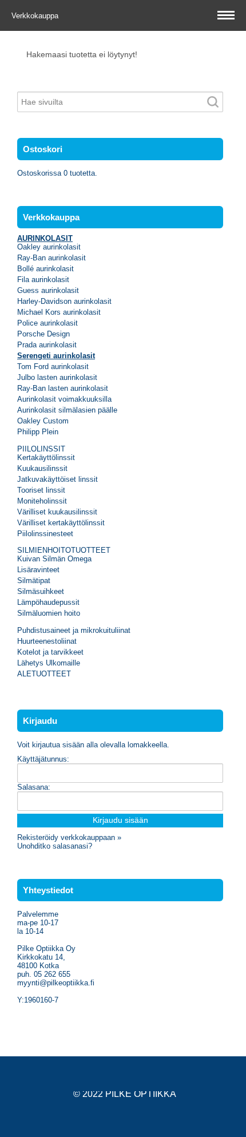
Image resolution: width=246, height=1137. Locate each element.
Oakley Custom (43, 421)
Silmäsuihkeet (40, 591)
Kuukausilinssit (42, 468)
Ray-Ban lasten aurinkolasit (62, 388)
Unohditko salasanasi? (54, 846)
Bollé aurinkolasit (45, 268)
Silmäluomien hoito (48, 613)
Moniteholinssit (42, 501)
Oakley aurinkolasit (49, 247)
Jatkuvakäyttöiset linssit (57, 479)
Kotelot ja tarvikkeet (50, 652)
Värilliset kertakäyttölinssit (61, 522)
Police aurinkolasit (47, 323)
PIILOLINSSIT (41, 449)
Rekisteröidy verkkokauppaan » (69, 837)
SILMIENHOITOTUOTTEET (63, 550)
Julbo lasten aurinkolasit (57, 377)
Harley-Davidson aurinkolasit (64, 301)
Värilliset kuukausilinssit (57, 512)
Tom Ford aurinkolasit (53, 366)
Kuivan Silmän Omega (54, 558)
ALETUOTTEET (44, 673)
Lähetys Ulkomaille (48, 663)
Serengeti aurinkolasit (56, 355)
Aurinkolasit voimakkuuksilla (64, 399)
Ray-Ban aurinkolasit (51, 257)
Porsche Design (43, 334)
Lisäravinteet (38, 569)
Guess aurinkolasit (48, 290)
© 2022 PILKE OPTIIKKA (124, 1094)
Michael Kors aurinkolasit (59, 312)
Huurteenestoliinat (47, 641)
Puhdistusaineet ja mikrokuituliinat (73, 630)
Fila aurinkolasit (43, 279)
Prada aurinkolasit (47, 344)
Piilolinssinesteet (45, 533)
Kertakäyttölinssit (46, 457)
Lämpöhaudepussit (48, 602)
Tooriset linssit (41, 490)
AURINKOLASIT (45, 238)
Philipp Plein (37, 431)
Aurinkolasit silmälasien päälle (67, 410)
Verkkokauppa (36, 15)
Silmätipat (33, 580)
